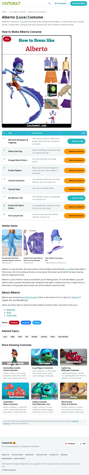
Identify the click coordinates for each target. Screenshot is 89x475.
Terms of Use (41, 455)
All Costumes (60, 3)
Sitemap (64, 455)
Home (4, 12)
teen (20, 337)
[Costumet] (11, 3)
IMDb (8, 312)
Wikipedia (10, 309)
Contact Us (53, 455)
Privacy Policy (17, 455)
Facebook (26, 322)
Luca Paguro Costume (17, 12)
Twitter (37, 322)
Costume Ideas (78, 3)
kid (26, 337)
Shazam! (75, 297)
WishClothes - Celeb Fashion (13, 458)
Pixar (53, 337)
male (12, 337)
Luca (67, 269)
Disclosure (29, 455)
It (70, 297)
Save (7, 39)
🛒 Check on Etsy (76, 141)
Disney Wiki (11, 315)
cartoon (44, 337)
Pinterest (14, 322)
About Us (5, 455)
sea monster (63, 337)
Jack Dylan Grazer (29, 297)
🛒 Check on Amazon (74, 151)
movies (34, 337)
